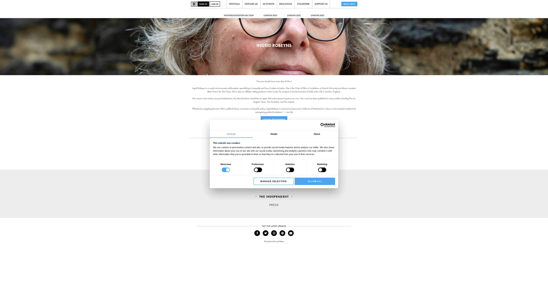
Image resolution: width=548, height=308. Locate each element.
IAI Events (268, 3)
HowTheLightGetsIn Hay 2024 (239, 15)
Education (285, 3)
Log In (214, 4)
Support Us (321, 3)
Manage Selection (273, 181)
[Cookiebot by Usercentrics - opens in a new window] (322, 125)
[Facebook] (257, 233)
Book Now (349, 4)
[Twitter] (265, 233)
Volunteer (303, 3)
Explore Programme (274, 119)
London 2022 (294, 15)
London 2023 (270, 15)
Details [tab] (274, 134)
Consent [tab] (231, 134)
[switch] (258, 170)
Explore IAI (251, 3)
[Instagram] (274, 233)
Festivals (234, 3)
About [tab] (317, 134)
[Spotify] (282, 233)
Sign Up (203, 4)
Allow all (315, 181)
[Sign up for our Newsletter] (291, 233)
